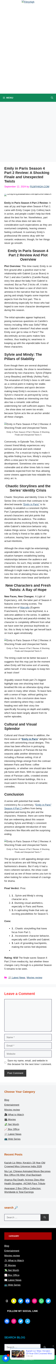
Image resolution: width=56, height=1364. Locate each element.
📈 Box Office (11, 1129)
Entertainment (11, 1104)
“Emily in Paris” (31, 504)
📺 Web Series (12, 1139)
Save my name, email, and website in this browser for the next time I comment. (29, 1062)
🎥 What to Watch (14, 1114)
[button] (52, 98)
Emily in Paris (30, 739)
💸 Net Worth (11, 1124)
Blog (6, 1100)
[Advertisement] (28, 133)
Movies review (34, 977)
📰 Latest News (16, 977)
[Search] (45, 1217)
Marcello (24, 607)
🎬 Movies (10, 1119)
